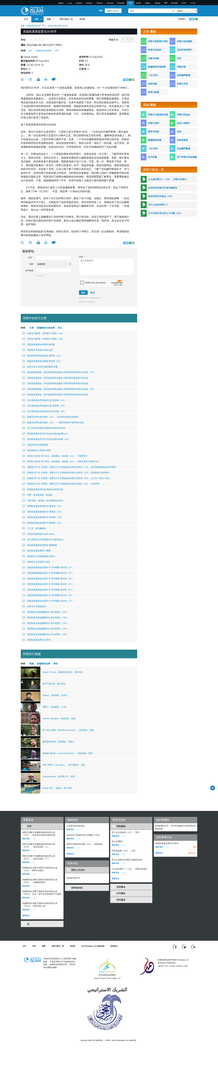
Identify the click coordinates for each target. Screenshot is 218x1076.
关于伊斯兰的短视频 (187, 157)
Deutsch (100, 3)
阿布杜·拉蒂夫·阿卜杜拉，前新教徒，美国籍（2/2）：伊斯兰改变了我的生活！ (63, 461)
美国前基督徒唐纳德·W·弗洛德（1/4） (45, 506)
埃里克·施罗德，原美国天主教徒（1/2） (45, 333)
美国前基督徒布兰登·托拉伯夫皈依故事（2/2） (48, 439)
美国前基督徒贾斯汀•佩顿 (39, 550)
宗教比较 (181, 66)
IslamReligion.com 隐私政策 (93, 946)
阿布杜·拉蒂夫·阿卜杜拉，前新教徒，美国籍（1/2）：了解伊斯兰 (57, 456)
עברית (193, 3)
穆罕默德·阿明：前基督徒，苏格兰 (58, 741)
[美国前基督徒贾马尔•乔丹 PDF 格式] (45, 79)
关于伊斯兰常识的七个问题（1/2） (165, 213)
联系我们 (182, 19)
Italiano (147, 3)
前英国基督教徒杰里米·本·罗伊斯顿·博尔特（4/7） (50, 584)
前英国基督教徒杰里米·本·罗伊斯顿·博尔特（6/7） (50, 595)
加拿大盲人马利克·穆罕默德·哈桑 (42, 367)
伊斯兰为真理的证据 (158, 114)
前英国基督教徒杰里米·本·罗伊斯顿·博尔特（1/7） (50, 567)
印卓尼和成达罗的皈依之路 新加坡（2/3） (46, 406)
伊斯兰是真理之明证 (158, 41)
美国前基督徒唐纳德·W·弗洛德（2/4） (45, 511)
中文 (130, 3)
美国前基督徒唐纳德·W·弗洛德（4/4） (45, 523)
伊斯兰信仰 (153, 123)
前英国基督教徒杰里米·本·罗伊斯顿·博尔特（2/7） (50, 573)
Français (89, 3)
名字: (31, 257)
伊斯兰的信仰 (154, 49)
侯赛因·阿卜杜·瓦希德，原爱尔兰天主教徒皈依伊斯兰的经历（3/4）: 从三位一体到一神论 (68, 478)
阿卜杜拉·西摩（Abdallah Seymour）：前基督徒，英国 (68, 730)
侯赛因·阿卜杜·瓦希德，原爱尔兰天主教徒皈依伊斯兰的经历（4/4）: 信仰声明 (63, 484)
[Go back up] (212, 787)
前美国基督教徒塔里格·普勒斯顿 (42, 545)
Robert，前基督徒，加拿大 (55, 695)
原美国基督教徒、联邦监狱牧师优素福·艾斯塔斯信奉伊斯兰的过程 (57, 378)
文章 (36, 19)
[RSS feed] (193, 947)
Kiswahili (174, 3)
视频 (49, 19)
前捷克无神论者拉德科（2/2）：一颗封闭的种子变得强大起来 (55, 422)
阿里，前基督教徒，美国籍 (39, 495)
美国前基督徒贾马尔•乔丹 (39, 640)
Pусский (110, 3)
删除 (194, 847)
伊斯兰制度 (153, 92)
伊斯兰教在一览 (66, 19)
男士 (44, 26)
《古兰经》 (153, 75)
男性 (55, 663)
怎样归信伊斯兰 (184, 49)
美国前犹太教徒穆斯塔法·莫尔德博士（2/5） (47, 617)
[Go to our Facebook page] (175, 947)
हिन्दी (165, 3)
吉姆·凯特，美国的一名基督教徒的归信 (45, 500)
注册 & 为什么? (113, 11)
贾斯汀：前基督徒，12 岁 (54, 707)
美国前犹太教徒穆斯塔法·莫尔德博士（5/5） (47, 634)
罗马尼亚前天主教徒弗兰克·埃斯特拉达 (45, 539)
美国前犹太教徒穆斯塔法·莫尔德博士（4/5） (47, 628)
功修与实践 (153, 58)
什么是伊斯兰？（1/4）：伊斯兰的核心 (167, 179)
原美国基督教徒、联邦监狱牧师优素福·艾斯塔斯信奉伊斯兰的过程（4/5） (61, 389)
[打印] (38, 79)
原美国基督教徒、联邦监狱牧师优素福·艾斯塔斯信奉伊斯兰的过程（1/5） (61, 372)
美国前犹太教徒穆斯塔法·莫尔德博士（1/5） (47, 612)
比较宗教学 (182, 140)
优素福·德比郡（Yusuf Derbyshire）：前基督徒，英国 (68, 753)
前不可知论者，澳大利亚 (54, 683)
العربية (69, 3)
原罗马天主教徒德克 (36, 606)
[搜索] (173, 10)
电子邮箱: (30, 270)
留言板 (82, 19)
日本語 (138, 3)
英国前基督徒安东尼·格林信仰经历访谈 (45, 489)
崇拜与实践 (153, 131)
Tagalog (157, 3)
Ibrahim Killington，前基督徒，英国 (59, 718)
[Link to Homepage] (32, 11)
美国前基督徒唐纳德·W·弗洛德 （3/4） (45, 517)
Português (121, 3)
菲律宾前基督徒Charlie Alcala (40, 534)
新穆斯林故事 (43, 663)
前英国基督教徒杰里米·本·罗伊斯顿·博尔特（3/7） (50, 578)
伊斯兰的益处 (183, 114)
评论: (82, 257)
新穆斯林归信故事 (33, 26)
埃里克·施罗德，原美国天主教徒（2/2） (45, 339)
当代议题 (152, 157)
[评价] (22, 79)
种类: (23, 50)
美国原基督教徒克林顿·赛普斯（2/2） (44, 361)
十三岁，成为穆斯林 (36, 528)
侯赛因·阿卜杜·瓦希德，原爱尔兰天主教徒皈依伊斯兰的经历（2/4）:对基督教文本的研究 (68, 472)
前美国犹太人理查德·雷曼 (39, 450)
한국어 (184, 3)
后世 (179, 58)
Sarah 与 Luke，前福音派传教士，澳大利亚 (63, 672)
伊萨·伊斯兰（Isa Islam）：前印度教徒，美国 (64, 765)
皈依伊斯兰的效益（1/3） (161, 196)
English (60, 3)
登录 (101, 11)
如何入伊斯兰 (183, 123)
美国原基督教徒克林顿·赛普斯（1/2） (44, 355)
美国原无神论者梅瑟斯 (37, 445)
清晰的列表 (192, 853)
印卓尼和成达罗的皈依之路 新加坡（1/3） (46, 400)
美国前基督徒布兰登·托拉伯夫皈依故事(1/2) (47, 433)
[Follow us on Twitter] (184, 947)
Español (79, 3)
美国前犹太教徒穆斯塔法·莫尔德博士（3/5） (47, 623)
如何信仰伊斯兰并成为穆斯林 (162, 187)
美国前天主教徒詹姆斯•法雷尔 (41, 556)
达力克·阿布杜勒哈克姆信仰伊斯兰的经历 (46, 428)
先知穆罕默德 (183, 148)
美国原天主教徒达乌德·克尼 (40, 350)
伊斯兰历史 (182, 83)
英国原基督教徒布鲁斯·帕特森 (41, 344)
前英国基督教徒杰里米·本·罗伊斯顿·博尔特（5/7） (50, 590)
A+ (132, 40)
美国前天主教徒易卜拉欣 (38, 562)
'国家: (31, 264)
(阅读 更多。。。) (28, 838)
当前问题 (152, 83)
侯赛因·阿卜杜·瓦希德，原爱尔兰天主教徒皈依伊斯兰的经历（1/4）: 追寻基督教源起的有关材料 (71, 467)
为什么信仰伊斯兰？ (158, 204)
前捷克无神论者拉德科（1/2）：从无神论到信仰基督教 (52, 417)
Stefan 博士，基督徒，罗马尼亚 (57, 788)
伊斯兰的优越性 (184, 41)
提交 (83, 292)
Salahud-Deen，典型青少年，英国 (59, 776)
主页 (26, 19)
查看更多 (26, 915)
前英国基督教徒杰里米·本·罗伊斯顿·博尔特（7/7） (50, 601)
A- (123, 40)
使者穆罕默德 (183, 75)
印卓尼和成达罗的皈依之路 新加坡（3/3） (46, 411)
